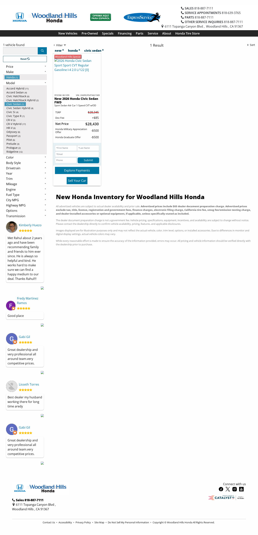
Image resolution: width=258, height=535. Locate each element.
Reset (23, 59)
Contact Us (49, 522)
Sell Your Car (77, 181)
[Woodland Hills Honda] (45, 17)
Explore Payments (77, 170)
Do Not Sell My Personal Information (129, 522)
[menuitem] (26, 77)
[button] (68, 33)
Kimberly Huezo (30, 225)
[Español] (100, 17)
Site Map (99, 522)
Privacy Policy (83, 522)
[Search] (42, 50)
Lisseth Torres (29, 384)
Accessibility (66, 522)
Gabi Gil (24, 337)
